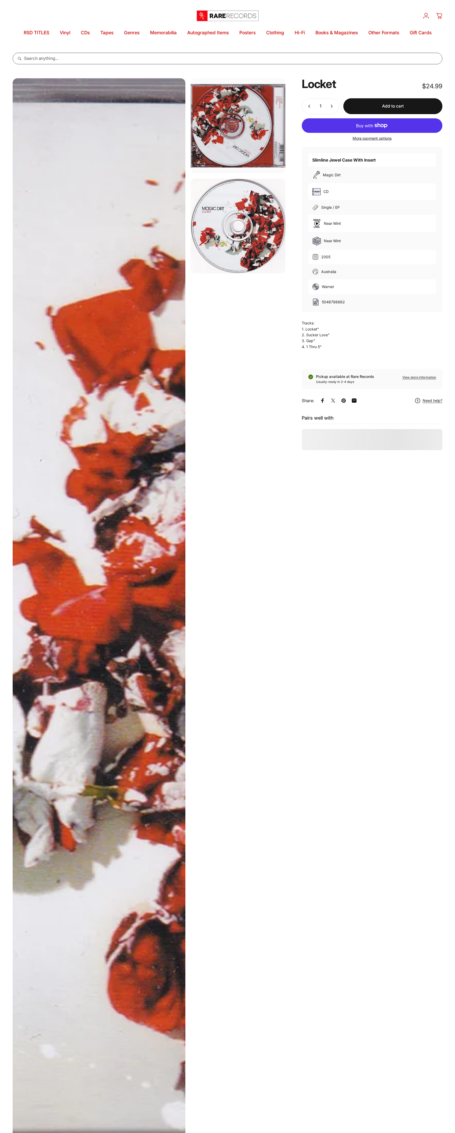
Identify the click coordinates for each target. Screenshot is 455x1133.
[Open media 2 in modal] (238, 125)
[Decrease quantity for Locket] (308, 106)
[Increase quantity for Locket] (333, 106)
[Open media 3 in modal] (238, 226)
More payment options (372, 138)
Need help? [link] (432, 400)
